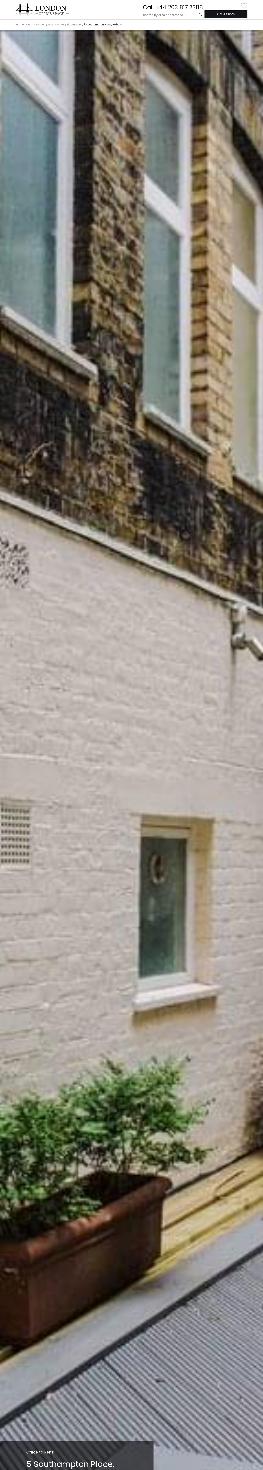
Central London (35, 24)
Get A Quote (226, 14)
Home (20, 24)
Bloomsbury (74, 24)
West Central (56, 24)
